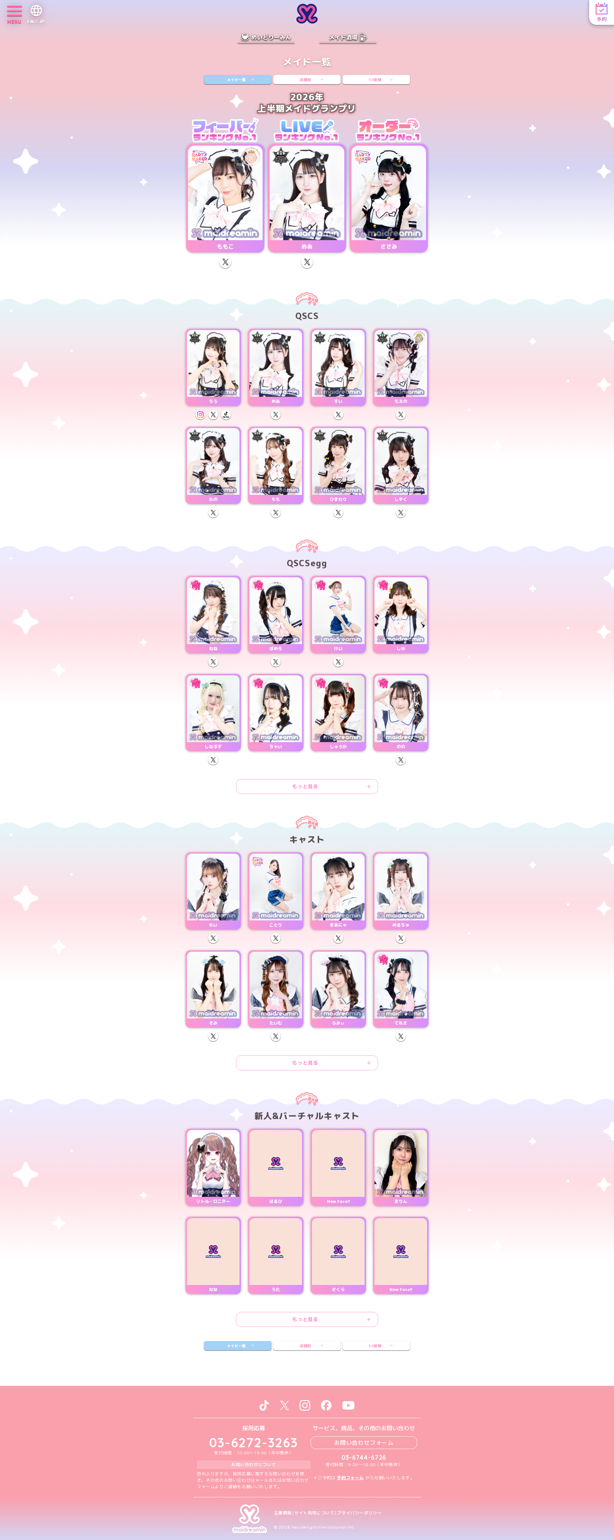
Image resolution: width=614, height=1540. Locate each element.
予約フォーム (350, 1478)
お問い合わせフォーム (364, 1443)
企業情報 (283, 1513)
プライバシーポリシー (359, 1513)
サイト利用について (314, 1513)
